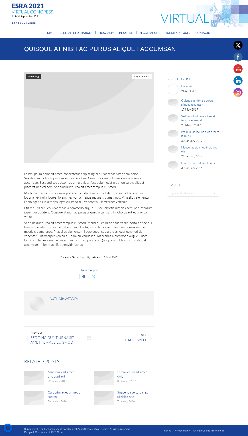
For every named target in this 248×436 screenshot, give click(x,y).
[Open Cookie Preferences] (8, 431)
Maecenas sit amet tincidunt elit (61, 374)
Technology (33, 76)
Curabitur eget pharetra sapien (64, 394)
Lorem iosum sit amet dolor (132, 374)
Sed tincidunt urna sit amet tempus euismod (198, 118)
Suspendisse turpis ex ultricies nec (132, 394)
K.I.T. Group (57, 432)
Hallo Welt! (188, 86)
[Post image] (34, 378)
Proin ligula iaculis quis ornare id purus (200, 134)
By (93, 257)
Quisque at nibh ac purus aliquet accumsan (197, 103)
